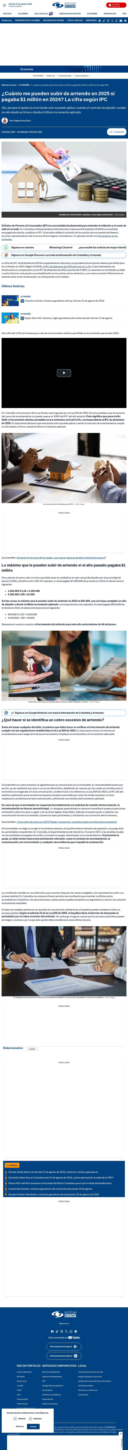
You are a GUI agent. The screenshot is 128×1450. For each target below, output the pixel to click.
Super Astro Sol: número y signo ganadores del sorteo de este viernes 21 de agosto (68, 317)
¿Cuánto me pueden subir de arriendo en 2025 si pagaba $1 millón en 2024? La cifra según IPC (71, 85)
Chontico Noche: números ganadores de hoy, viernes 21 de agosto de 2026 (64, 300)
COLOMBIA (23, 13)
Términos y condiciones (87, 1390)
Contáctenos (47, 1390)
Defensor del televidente (52, 1376)
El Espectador (22, 1399)
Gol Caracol (22, 1381)
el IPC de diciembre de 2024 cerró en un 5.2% (67, 266)
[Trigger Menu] (4, 5)
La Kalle (20, 1385)
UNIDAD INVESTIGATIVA (70, 13)
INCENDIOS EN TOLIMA (53, 20)
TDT (44, 1381)
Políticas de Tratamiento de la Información (86, 1427)
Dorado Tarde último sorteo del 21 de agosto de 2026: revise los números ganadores (53, 1171)
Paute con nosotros (50, 1404)
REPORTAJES (110, 13)
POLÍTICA (7, 13)
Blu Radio (21, 1376)
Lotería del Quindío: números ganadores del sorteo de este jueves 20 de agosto (50, 1188)
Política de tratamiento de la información (94, 1381)
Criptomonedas (64, 75)
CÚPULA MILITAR (75, 20)
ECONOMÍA (92, 13)
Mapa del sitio (47, 1399)
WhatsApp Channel (60, 247)
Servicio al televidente (51, 1372)
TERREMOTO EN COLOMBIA (27, 20)
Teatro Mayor (22, 1404)
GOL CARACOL (41, 13)
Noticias (22, 1418)
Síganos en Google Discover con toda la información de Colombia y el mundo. (56, 254)
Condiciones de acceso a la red (90, 1372)
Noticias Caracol (9, 85)
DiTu (19, 1394)
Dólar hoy (51, 75)
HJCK (19, 1390)
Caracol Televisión (24, 1372)
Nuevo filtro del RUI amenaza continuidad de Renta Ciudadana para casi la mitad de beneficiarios (60, 1183)
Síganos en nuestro (22, 247)
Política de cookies (85, 1385)
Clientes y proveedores (51, 1394)
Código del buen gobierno (52, 1385)
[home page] (64, 5)
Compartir (116, 131)
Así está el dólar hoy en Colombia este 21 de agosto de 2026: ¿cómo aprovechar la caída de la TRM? (60, 1177)
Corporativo (83, 1394)
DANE (32, 1049)
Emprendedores (82, 75)
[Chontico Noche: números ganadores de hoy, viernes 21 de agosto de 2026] (10, 300)
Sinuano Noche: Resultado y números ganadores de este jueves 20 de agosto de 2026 (53, 1194)
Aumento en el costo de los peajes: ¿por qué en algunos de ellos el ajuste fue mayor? (61, 557)
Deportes (38, 1418)
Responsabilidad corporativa (90, 1376)
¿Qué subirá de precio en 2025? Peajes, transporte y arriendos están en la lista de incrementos (66, 821)
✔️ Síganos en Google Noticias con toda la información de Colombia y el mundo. (57, 712)
